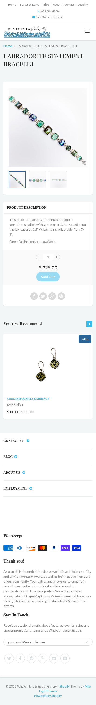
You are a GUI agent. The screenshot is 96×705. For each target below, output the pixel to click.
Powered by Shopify (48, 696)
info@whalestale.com (50, 17)
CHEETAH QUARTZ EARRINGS (28, 399)
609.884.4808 (50, 11)
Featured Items (29, 4)
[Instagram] (53, 658)
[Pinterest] (31, 658)
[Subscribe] (86, 642)
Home (12, 4)
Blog (46, 4)
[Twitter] (9, 658)
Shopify (64, 686)
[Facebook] (20, 658)
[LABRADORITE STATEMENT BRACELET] (48, 127)
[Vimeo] (65, 658)
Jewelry (83, 4)
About (56, 4)
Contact (69, 4)
